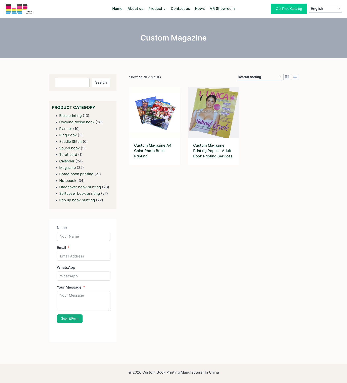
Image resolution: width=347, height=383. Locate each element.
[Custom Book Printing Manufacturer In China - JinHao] (19, 8)
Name (62, 228)
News (200, 8)
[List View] (295, 77)
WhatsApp (66, 267)
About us (135, 8)
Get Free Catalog (289, 9)
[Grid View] (287, 77)
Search (101, 82)
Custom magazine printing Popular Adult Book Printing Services (213, 150)
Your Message (69, 287)
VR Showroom (222, 8)
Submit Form (69, 318)
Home (117, 8)
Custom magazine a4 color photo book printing (152, 150)
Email (61, 247)
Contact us (180, 8)
